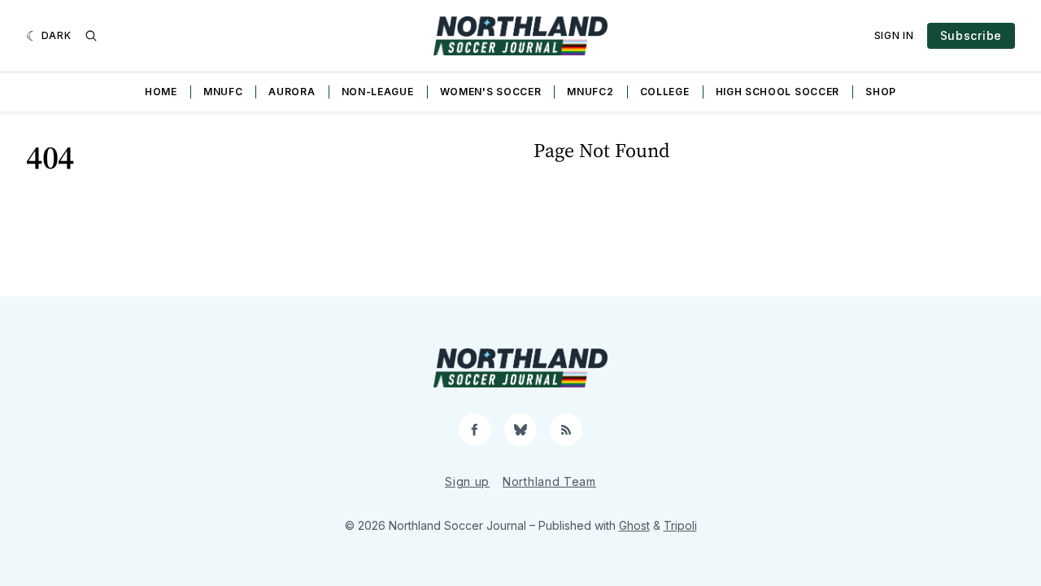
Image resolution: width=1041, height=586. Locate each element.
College (665, 91)
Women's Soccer (491, 91)
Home (161, 91)
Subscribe (971, 35)
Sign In (894, 35)
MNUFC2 (590, 91)
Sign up (467, 481)
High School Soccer (778, 91)
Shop (880, 91)
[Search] (91, 35)
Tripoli (680, 525)
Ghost (634, 525)
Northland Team (549, 481)
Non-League (378, 91)
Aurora (291, 91)
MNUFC (223, 91)
